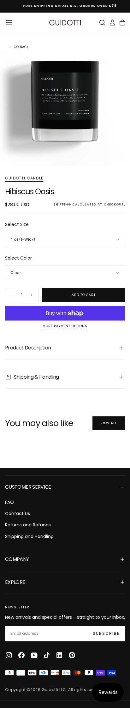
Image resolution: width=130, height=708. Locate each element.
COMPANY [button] (17, 559)
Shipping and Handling (29, 536)
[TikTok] (46, 655)
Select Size (17, 224)
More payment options (65, 326)
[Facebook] (21, 655)
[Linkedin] (59, 655)
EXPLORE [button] (15, 582)
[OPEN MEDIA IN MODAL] (122, 158)
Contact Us (17, 513)
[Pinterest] (72, 655)
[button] (9, 22)
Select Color (18, 258)
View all (108, 423)
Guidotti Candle (24, 178)
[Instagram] (9, 655)
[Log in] (112, 23)
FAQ (9, 502)
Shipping (62, 204)
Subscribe (106, 633)
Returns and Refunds (28, 525)
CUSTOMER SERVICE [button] (28, 487)
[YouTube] (34, 655)
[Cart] (122, 23)
